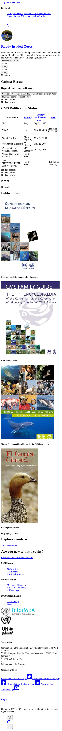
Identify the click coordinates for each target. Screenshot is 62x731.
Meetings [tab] (16, 94)
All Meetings (13, 590)
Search (4, 63)
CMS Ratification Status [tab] (32, 94)
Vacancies (11, 604)
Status (27, 117)
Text (53, 117)
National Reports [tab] (9, 97)
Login (4, 699)
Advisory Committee (16, 587)
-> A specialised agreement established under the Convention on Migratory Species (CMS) (29, 14)
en (8, 21)
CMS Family (13, 601)
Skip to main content (10, 2)
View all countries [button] (9, 545)
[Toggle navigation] (10, 717)
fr (7, 23)
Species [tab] (5, 94)
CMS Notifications (15, 574)
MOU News (12, 569)
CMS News (12, 571)
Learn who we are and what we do (17, 557)
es (8, 26)
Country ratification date (40, 117)
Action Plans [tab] (51, 94)
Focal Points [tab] (24, 97)
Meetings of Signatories (17, 585)
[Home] (7, 40)
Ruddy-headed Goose (17, 46)
